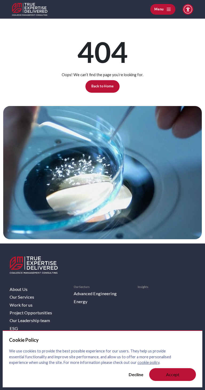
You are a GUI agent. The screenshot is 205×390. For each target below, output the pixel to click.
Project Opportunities (31, 312)
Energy (80, 301)
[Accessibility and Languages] (187, 9)
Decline (136, 374)
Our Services (22, 296)
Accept (172, 374)
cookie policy (148, 362)
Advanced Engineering (95, 293)
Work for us (21, 304)
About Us (18, 289)
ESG (14, 328)
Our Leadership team (30, 320)
